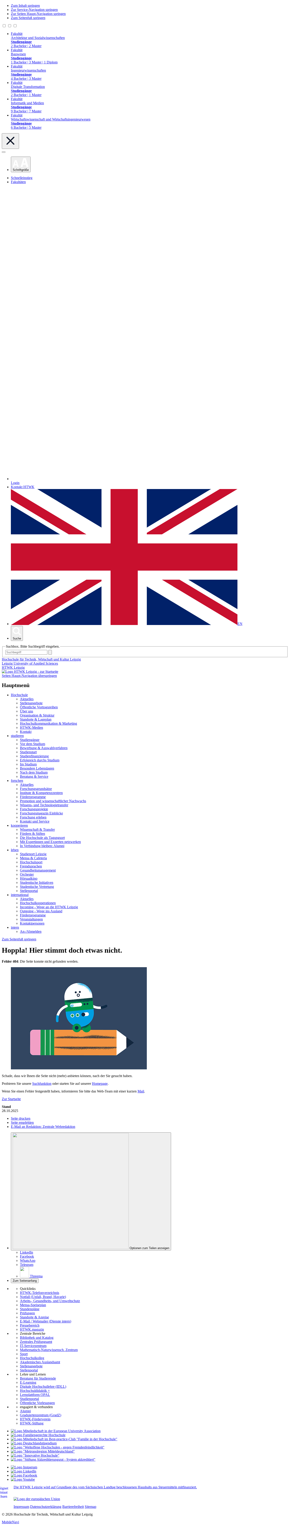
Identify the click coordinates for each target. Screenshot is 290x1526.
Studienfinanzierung (34, 756)
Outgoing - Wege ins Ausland (41, 911)
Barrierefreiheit (73, 1507)
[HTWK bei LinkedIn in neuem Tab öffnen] (23, 1471)
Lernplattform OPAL (35, 1395)
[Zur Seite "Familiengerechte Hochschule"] (38, 1435)
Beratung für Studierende (38, 1378)
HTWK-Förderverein (35, 1419)
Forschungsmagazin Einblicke (41, 813)
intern (15, 927)
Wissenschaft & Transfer (37, 829)
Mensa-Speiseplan (33, 1305)
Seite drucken (20, 1118)
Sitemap (90, 1507)
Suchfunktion (41, 1083)
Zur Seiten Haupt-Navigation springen (38, 14)
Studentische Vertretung (37, 887)
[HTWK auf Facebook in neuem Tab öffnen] (24, 1475)
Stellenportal (29, 891)
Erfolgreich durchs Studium (39, 760)
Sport (24, 1354)
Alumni (25, 1411)
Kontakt (25, 732)
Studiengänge (29, 740)
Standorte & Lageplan (35, 719)
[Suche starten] (50, 652)
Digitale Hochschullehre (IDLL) (43, 1386)
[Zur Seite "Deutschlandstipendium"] (34, 1443)
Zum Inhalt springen (25, 5)
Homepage (100, 1083)
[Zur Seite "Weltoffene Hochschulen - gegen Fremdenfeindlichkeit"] (57, 1447)
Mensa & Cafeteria (33, 858)
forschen (17, 780)
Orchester (27, 874)
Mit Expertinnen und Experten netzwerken (50, 842)
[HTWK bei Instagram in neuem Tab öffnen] (24, 1467)
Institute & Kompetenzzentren (41, 793)
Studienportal (29, 1399)
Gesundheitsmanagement (38, 870)
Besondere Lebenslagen (37, 768)
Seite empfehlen (22, 1122)
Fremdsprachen (31, 866)
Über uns (26, 711)
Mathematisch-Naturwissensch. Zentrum (49, 1350)
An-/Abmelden (30, 931)
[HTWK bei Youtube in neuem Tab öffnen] (23, 1479)
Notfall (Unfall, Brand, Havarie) (43, 1297)
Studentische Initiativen (36, 882)
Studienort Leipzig (33, 854)
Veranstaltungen (31, 919)
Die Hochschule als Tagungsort (42, 838)
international (20, 895)
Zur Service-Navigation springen (34, 10)
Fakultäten (18, 182)
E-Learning (28, 1382)
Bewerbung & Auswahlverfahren (44, 748)
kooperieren (19, 825)
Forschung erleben (33, 817)
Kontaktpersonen (32, 923)
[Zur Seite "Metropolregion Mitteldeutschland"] (43, 1451)
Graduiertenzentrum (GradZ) (40, 1415)
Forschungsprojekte (34, 809)
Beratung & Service (34, 776)
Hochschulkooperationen (38, 903)
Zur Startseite (11, 1099)
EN (239, 624)
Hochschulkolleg (32, 1358)
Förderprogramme (33, 797)
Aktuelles (27, 699)
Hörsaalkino (28, 878)
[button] (21, 164)
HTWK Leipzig (13, 667)
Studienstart (28, 752)
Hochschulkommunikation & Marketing (48, 723)
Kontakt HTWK (22, 487)
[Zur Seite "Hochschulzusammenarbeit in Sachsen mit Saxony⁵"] (35, 1455)
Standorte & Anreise (34, 1317)
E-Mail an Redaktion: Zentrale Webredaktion (43, 1127)
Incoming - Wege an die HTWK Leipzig (49, 907)
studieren (17, 736)
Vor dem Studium (32, 744)
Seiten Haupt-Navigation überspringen (29, 676)
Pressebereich (29, 1325)
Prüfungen (27, 1313)
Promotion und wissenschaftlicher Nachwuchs (53, 801)
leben (15, 850)
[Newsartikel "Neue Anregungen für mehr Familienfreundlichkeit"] (64, 1439)
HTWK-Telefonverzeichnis (39, 1293)
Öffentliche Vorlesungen (37, 1403)
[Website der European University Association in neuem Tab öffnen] (56, 1431)
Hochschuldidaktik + (35, 1391)
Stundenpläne (29, 1309)
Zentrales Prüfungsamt (36, 1342)
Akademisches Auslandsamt (40, 1362)
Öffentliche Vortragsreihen (39, 707)
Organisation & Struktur (37, 715)
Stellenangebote (31, 703)
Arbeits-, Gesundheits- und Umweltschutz (50, 1301)
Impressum (21, 1507)
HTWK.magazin (32, 1329)
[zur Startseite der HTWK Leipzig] (30, 671)
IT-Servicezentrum (33, 1346)
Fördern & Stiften (32, 834)
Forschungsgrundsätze (36, 789)
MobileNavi (10, 1522)
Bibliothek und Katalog (36, 1337)
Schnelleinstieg (21, 178)
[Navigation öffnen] (3, 152)
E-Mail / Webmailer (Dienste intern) (45, 1321)
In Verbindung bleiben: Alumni (42, 846)
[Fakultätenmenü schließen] (10, 141)
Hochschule (19, 695)
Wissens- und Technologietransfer (44, 805)
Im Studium (28, 764)
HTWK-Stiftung (32, 1423)
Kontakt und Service (34, 821)
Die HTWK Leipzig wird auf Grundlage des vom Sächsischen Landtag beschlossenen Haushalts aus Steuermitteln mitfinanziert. (105, 1487)
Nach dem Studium (34, 772)
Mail (141, 1091)
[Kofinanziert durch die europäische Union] (37, 1499)
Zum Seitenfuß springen (28, 18)
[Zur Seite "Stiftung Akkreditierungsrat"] (53, 1459)
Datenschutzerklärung (45, 1507)
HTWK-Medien (31, 727)
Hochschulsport (31, 862)
